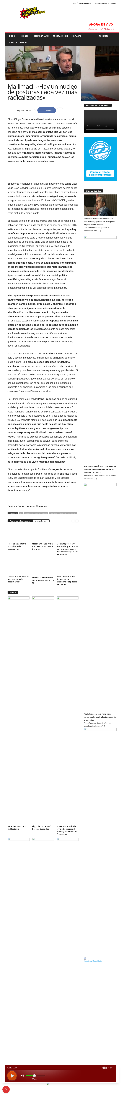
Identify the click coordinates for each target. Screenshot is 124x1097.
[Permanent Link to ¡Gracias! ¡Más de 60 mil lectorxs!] (18, 710)
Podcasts (103, 36)
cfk (21, 513)
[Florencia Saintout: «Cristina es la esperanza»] (18, 533)
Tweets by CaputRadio (93, 961)
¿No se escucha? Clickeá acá (101, 29)
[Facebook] (7, 4)
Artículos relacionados (20, 521)
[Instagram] (13, 4)
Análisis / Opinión (18, 42)
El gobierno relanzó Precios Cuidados (41, 827)
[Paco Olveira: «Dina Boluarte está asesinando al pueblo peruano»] (67, 566)
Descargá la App (41, 36)
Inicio (12, 36)
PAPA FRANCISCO (41, 513)
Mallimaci (29, 513)
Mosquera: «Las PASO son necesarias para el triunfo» (43, 546)
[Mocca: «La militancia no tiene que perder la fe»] (43, 566)
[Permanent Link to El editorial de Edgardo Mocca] (43, 952)
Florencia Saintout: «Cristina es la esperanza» (17, 546)
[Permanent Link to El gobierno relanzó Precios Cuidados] (43, 710)
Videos (13, 592)
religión (62, 513)
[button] (114, 39)
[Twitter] (19, 4)
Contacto (76, 36)
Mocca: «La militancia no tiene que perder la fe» (43, 580)
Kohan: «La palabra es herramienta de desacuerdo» (18, 579)
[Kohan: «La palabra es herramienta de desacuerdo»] (18, 566)
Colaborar (90, 36)
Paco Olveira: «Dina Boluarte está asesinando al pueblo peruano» (67, 580)
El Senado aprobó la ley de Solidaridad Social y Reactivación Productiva (67, 830)
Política (53, 513)
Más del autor (41, 521)
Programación (60, 36)
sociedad (72, 513)
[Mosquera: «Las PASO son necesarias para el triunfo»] (43, 533)
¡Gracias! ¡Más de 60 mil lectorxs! (17, 827)
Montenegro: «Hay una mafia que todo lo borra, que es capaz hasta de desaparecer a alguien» (67, 548)
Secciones (23, 36)
